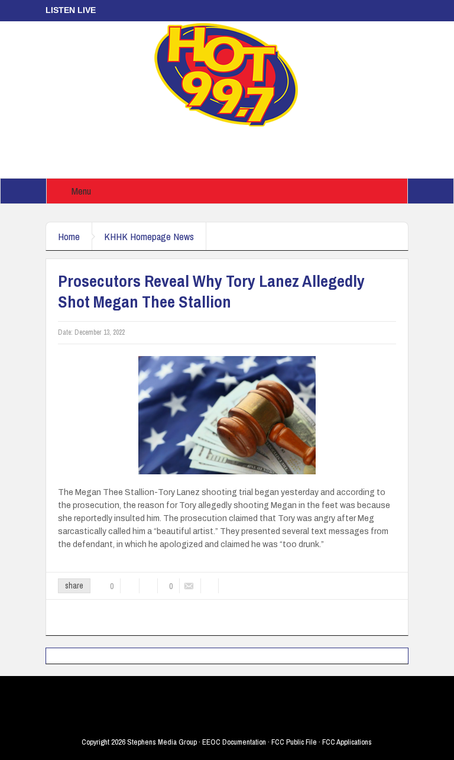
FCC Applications (347, 742)
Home (69, 236)
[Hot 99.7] (226, 74)
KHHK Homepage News (149, 236)
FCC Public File (294, 742)
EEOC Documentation (234, 742)
